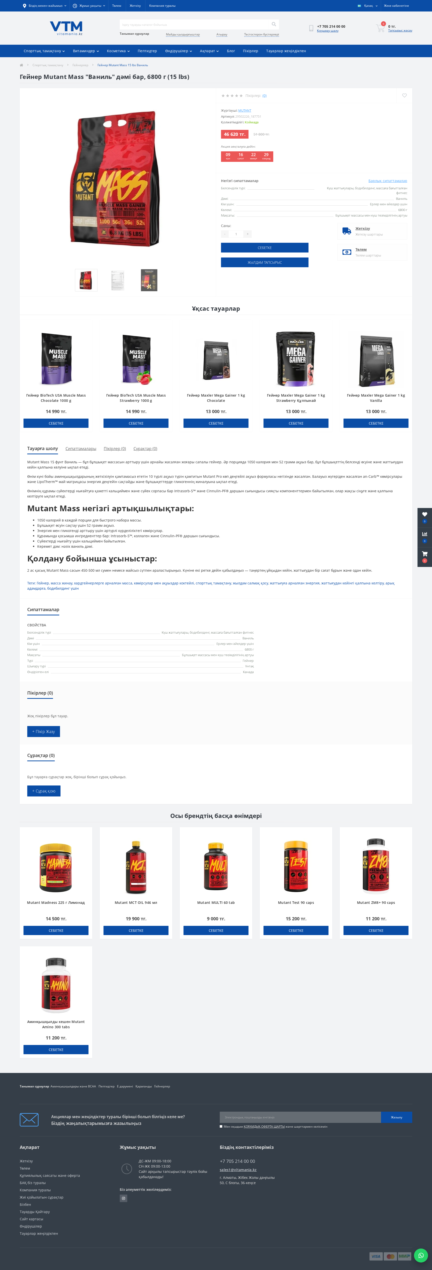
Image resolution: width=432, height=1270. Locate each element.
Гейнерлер (80, 65)
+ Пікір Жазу (43, 731)
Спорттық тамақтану (42, 50)
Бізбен (25, 1204)
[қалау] (86, 326)
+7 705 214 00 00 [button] (237, 1161)
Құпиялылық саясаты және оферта (50, 1175)
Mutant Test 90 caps (296, 902)
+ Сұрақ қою (44, 791)
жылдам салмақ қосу (250, 583)
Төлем (116, 5)
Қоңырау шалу (327, 30)
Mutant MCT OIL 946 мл (136, 902)
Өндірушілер (176, 50)
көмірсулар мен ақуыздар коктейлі (164, 583)
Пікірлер (250, 50)
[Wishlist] (404, 95)
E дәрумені (125, 1086)
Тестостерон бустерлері (261, 34)
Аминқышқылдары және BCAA (73, 1086)
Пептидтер (147, 50)
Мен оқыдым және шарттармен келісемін (276, 1126)
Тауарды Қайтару (35, 1211)
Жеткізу (135, 5)
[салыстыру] (86, 334)
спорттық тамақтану (213, 583)
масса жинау (61, 583)
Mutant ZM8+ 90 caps (376, 902)
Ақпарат (207, 50)
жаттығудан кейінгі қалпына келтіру (352, 583)
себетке (265, 247)
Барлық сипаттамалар (387, 180)
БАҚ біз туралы (33, 1182)
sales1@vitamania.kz (238, 1169)
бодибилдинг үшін (63, 588)
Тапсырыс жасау (400, 30)
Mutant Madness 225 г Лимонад (56, 902)
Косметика (116, 50)
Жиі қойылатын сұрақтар (42, 1197)
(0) (264, 95)
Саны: (226, 225)
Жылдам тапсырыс (265, 262)
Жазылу (396, 1117)
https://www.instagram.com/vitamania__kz (123, 1198)
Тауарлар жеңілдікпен (286, 50)
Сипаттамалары (81, 448)
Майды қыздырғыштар (183, 34)
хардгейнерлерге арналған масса (103, 583)
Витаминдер (84, 50)
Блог (231, 50)
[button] (425, 557)
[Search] (273, 24)
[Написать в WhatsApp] (421, 1256)
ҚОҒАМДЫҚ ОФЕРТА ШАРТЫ (264, 1126)
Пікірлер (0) (115, 448)
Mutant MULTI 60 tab (216, 902)
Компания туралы (162, 5)
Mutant (244, 110)
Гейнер (43, 583)
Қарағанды (144, 1086)
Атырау (221, 34)
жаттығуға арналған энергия (295, 583)
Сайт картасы (31, 1219)
